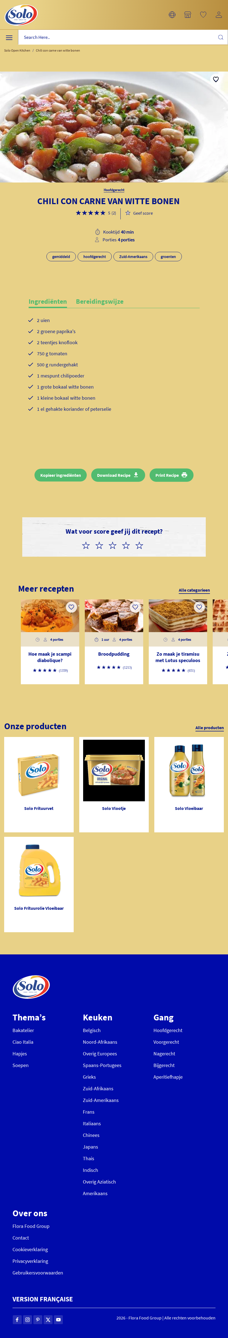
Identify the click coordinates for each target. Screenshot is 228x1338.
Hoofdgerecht (167, 1030)
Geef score (143, 213)
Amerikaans (95, 1193)
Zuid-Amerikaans (101, 1100)
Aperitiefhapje (168, 1077)
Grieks (89, 1077)
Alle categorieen (194, 590)
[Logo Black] (21, 3)
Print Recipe (167, 475)
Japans (90, 1147)
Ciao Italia (23, 1042)
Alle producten (209, 727)
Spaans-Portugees (102, 1065)
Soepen (21, 1065)
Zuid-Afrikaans (98, 1088)
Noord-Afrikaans (100, 1042)
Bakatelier (23, 1030)
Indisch (90, 1170)
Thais (88, 1158)
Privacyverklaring (30, 1261)
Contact (21, 1238)
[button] (172, 14)
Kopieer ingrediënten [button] (60, 475)
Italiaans (92, 1123)
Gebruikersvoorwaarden (38, 1272)
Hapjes (20, 1053)
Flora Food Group (31, 1226)
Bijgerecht (164, 1065)
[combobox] (123, 37)
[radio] (88, 544)
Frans (89, 1112)
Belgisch (92, 1030)
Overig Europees (100, 1053)
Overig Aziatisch (99, 1182)
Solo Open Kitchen (17, 50)
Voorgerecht (166, 1042)
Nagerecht (164, 1053)
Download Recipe (113, 475)
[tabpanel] (114, 374)
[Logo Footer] (31, 978)
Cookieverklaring (30, 1249)
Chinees (91, 1135)
